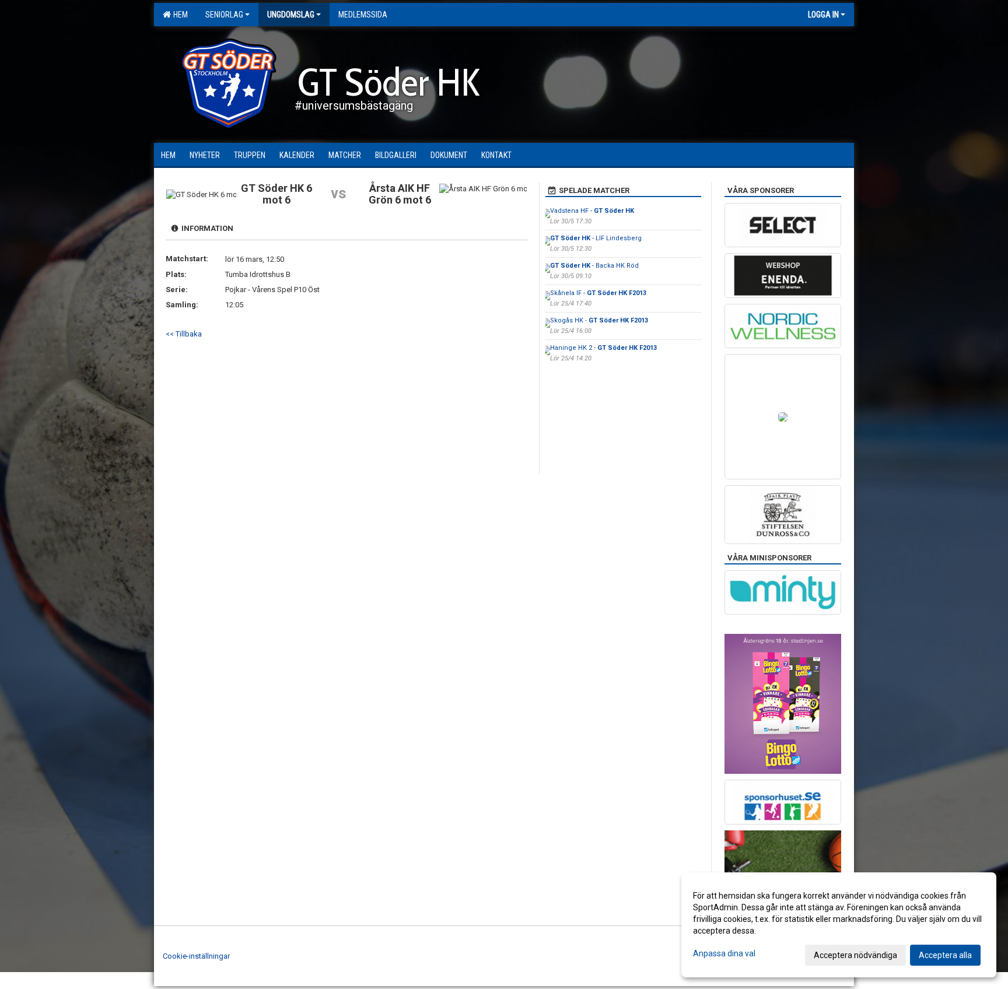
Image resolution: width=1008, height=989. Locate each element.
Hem (179, 14)
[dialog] (838, 924)
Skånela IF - (598, 293)
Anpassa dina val (724, 953)
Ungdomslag (290, 14)
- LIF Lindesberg (596, 238)
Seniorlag (224, 14)
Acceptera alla (945, 955)
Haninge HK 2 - (603, 348)
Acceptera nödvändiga (855, 955)
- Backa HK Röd (594, 265)
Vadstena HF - (592, 211)
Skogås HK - (599, 320)
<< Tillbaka (184, 333)
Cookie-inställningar (196, 956)
